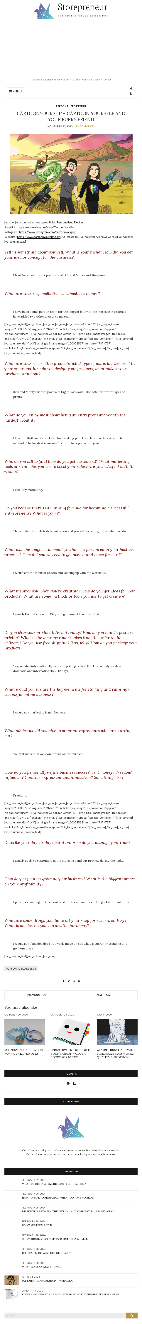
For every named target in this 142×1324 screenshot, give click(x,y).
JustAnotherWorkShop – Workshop (47, 1280)
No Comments (85, 126)
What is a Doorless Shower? (42, 1266)
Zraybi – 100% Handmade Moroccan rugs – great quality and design (116, 1053)
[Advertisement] (71, 49)
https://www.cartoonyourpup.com (38, 236)
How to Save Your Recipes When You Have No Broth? (59, 1197)
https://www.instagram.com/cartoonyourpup (47, 232)
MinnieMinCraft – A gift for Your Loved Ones (23, 1051)
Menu (17, 91)
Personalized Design (71, 106)
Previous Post (37, 994)
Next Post (104, 994)
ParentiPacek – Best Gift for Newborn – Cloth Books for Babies (70, 1053)
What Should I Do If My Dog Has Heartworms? (55, 1239)
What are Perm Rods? (37, 1225)
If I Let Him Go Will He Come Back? (46, 1253)
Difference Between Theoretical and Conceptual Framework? (68, 1211)
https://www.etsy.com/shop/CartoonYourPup (46, 227)
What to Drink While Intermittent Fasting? (54, 1183)
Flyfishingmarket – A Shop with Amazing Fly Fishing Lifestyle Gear (70, 1294)
